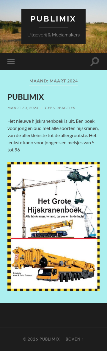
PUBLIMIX (25, 97)
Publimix (53, 18)
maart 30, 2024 (23, 107)
